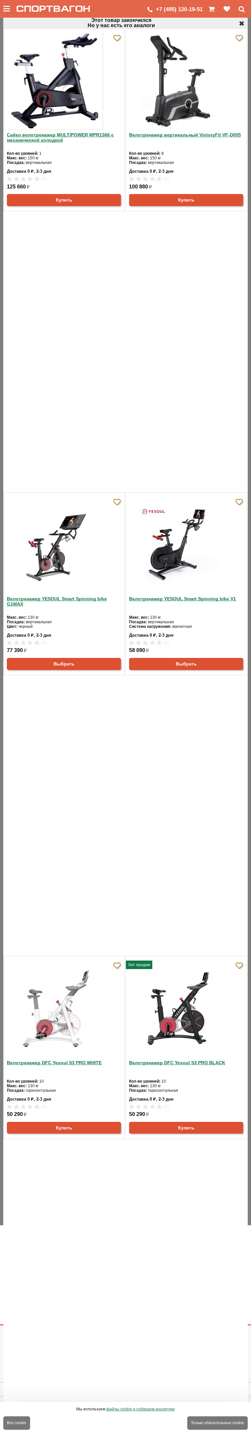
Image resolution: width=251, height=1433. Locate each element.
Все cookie (16, 1423)
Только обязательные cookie (217, 1423)
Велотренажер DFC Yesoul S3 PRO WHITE (54, 1062)
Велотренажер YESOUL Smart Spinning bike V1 (182, 598)
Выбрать (64, 663)
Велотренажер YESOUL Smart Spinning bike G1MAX (57, 601)
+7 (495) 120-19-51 (179, 9)
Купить (64, 200)
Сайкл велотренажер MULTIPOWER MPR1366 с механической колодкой (60, 137)
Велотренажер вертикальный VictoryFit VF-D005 (185, 134)
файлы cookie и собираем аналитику (140, 1409)
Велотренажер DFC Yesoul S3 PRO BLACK (177, 1062)
